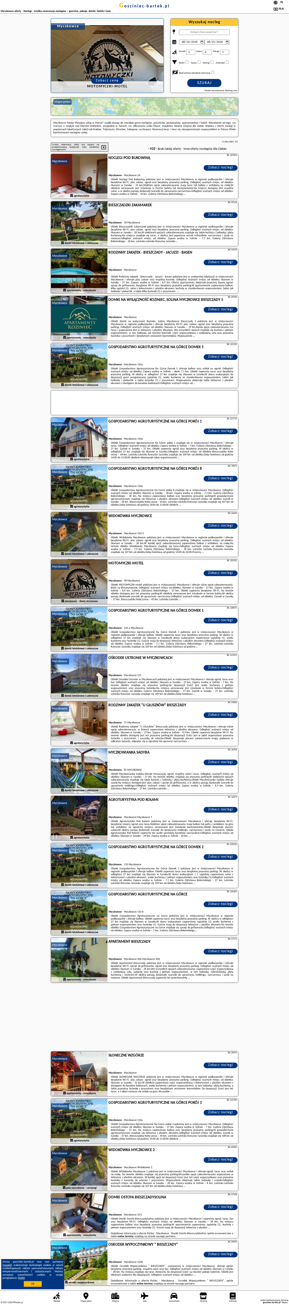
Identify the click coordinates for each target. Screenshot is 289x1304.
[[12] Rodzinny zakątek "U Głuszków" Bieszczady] (79, 723)
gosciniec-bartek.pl (144, 6)
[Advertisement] (144, 1017)
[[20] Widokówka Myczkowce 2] (79, 1168)
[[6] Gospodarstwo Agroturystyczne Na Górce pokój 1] (79, 440)
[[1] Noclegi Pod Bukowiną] (79, 176)
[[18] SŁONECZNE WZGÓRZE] (79, 1074)
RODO (21, 1278)
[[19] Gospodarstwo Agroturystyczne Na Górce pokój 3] (79, 1121)
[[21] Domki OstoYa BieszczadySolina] (79, 1215)
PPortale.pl (18, 1302)
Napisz (285, 1302)
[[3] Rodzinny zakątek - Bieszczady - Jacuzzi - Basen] (79, 271)
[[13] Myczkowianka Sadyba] (79, 771)
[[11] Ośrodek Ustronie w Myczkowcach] (79, 676)
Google (7, 1265)
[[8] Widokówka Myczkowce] (79, 534)
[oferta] (71, 195)
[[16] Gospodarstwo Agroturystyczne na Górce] (79, 913)
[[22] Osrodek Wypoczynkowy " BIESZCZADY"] (79, 1263)
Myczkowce (59, 161)
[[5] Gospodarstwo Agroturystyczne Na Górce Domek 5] (79, 365)
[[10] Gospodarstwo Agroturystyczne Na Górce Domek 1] (79, 629)
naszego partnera (165, 1236)
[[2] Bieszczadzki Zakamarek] (79, 223)
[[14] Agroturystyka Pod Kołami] (79, 818)
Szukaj (204, 83)
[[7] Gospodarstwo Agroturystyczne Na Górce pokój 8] (79, 487)
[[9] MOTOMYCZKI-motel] (79, 581)
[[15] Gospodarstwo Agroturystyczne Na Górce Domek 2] (79, 865)
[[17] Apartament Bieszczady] (79, 960)
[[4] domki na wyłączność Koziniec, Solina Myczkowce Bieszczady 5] (79, 318)
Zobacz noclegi (220, 167)
